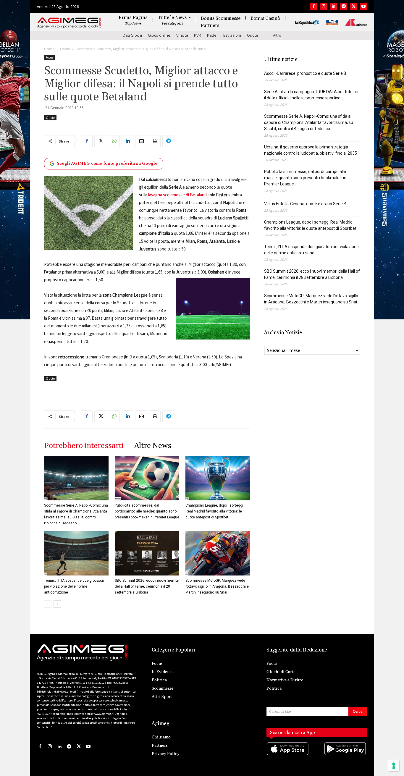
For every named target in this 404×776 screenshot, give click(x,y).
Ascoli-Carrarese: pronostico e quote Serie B (305, 73)
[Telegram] (343, 6)
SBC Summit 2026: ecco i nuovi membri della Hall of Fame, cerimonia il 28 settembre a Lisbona (147, 586)
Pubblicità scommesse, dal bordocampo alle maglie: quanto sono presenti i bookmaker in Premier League (147, 511)
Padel (212, 35)
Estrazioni (232, 35)
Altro (277, 35)
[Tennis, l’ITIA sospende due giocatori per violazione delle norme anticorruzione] (76, 553)
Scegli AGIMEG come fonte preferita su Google (107, 163)
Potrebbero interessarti (84, 445)
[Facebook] (313, 6)
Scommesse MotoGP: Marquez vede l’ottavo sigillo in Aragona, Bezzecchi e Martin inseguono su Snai (217, 586)
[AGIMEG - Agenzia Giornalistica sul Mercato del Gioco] (69, 23)
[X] (353, 6)
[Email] (141, 141)
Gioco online (159, 35)
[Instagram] (323, 6)
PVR (197, 35)
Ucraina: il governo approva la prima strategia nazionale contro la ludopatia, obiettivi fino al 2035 (310, 150)
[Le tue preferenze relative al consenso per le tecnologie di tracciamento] (393, 765)
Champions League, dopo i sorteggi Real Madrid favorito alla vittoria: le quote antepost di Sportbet (214, 511)
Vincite (182, 35)
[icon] (288, 754)
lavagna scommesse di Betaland (177, 195)
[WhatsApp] (114, 141)
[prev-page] (47, 604)
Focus (65, 48)
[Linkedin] (333, 6)
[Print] (155, 141)
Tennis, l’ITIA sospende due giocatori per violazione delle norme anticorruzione (74, 586)
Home (49, 48)
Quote (252, 35)
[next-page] (57, 604)
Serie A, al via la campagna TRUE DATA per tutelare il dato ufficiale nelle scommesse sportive (312, 94)
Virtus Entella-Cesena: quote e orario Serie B (305, 203)
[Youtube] (363, 6)
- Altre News (150, 445)
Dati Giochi (132, 35)
